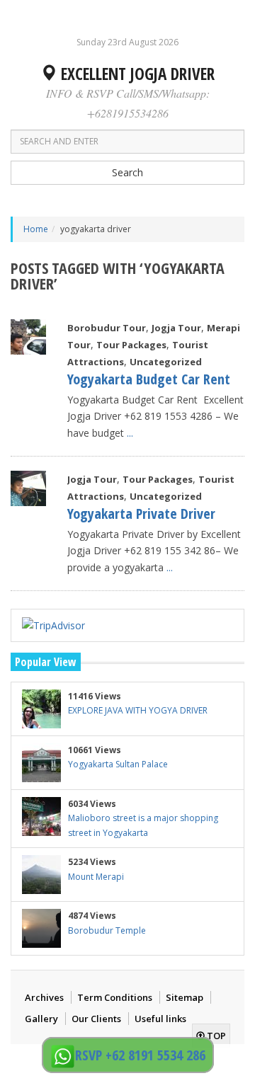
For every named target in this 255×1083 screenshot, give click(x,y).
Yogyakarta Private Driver (141, 513)
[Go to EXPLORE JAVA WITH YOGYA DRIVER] (41, 708)
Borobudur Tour (106, 327)
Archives (44, 997)
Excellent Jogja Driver (136, 73)
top (215, 1035)
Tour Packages (131, 344)
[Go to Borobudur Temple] (41, 928)
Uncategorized (166, 361)
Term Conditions (114, 997)
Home (35, 229)
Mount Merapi (96, 877)
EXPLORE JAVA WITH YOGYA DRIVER (138, 710)
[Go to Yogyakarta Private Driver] (28, 488)
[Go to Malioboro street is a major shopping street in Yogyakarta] (41, 816)
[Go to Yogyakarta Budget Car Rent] (28, 337)
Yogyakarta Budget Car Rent (148, 379)
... (130, 433)
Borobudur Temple (107, 930)
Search (127, 172)
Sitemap (184, 997)
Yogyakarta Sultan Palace (118, 764)
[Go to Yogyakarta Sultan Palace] (41, 762)
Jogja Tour (176, 327)
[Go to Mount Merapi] (41, 874)
